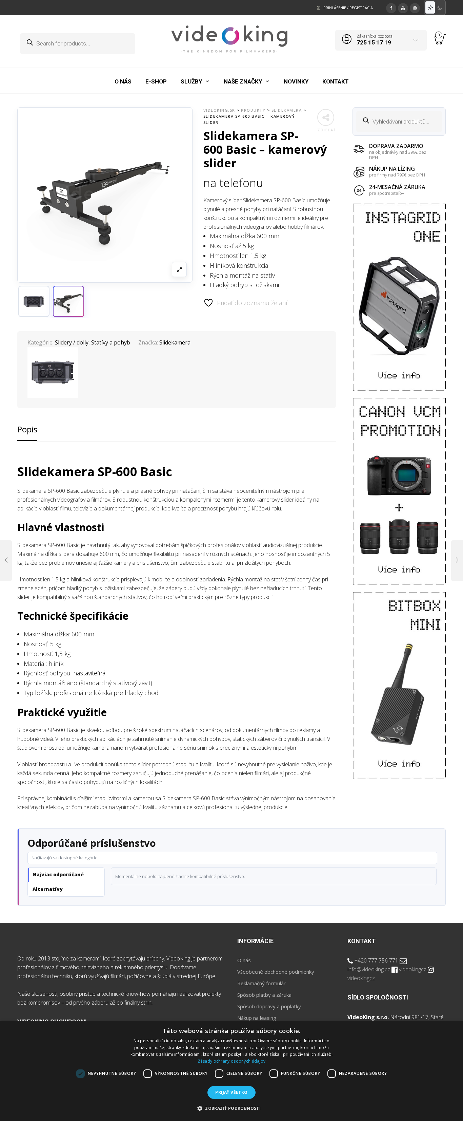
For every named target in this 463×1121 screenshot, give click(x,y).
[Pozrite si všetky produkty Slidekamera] (34, 301)
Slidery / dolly (71, 342)
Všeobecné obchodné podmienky (275, 971)
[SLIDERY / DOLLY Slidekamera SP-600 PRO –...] (457, 560)
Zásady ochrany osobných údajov (232, 1061)
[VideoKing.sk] (229, 39)
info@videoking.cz (368, 969)
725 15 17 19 (374, 42)
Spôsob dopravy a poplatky (269, 1006)
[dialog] (231, 1071)
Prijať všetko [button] (231, 1092)
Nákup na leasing (256, 1017)
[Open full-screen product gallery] (179, 269)
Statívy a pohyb (110, 342)
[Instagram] (415, 7)
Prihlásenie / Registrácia (348, 7)
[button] (68, 301)
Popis (27, 429)
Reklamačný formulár (261, 983)
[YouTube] (403, 7)
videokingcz (412, 969)
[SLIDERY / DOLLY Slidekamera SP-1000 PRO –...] (6, 560)
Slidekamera (174, 342)
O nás (244, 960)
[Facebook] (391, 7)
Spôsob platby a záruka (264, 994)
